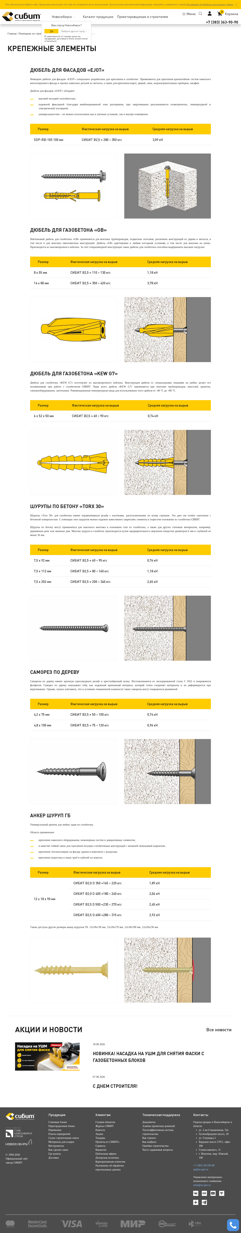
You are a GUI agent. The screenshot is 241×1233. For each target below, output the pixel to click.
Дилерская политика (107, 1157)
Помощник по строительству (35, 33)
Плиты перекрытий (59, 1134)
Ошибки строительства (155, 1145)
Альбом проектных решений (158, 1126)
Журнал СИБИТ (104, 1126)
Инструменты (56, 1145)
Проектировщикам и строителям (142, 17)
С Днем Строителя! (115, 1086)
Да (51, 31)
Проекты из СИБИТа (107, 1142)
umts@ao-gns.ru (202, 1185)
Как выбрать (149, 1142)
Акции (99, 1134)
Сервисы (100, 1145)
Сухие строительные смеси (63, 1138)
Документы (148, 1122)
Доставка (53, 1157)
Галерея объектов (105, 1122)
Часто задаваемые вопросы (157, 1149)
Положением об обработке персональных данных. (210, 4)
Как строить (149, 1138)
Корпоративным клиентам (110, 1161)
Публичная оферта (105, 1153)
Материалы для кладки (61, 1142)
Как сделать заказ (58, 1149)
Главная (12, 33)
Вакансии (100, 1149)
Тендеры (100, 1138)
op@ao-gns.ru (200, 1169)
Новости (100, 1130)
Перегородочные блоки (61, 1126)
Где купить (54, 1153)
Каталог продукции (98, 17)
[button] (236, 5)
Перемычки (54, 1130)
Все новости (219, 1029)
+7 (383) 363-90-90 (222, 22)
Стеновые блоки (57, 1122)
